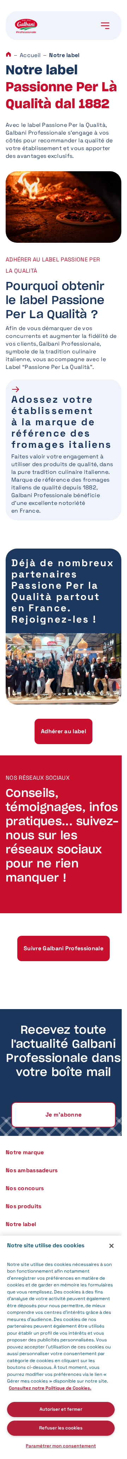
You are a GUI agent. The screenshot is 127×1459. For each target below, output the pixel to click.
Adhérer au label (63, 731)
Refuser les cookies (61, 1428)
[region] (61, 1347)
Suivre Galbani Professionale (63, 948)
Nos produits (23, 1206)
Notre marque (25, 1152)
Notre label (21, 1224)
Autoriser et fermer (61, 1409)
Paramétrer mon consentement (61, 1446)
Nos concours (25, 1188)
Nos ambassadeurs (32, 1170)
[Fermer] (111, 1246)
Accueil (30, 55)
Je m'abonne (64, 1114)
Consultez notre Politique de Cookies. (50, 1388)
